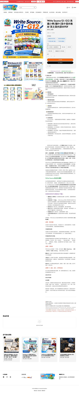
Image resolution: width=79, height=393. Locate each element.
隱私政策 (35, 390)
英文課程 (27, 12)
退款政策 (39, 390)
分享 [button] (49, 66)
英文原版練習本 (39, 12)
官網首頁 (5, 12)
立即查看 (26, 1)
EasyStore (45, 388)
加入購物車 (60, 62)
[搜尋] (34, 7)
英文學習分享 (64, 12)
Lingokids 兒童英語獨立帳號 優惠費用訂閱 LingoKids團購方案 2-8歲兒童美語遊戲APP (71, 2)
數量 (48, 54)
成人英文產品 (51, 12)
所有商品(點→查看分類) (18, 12)
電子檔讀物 (32, 12)
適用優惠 (49, 36)
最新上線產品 (58, 12)
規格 (48, 43)
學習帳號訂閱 (45, 12)
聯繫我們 (43, 390)
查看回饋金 (10, 12)
